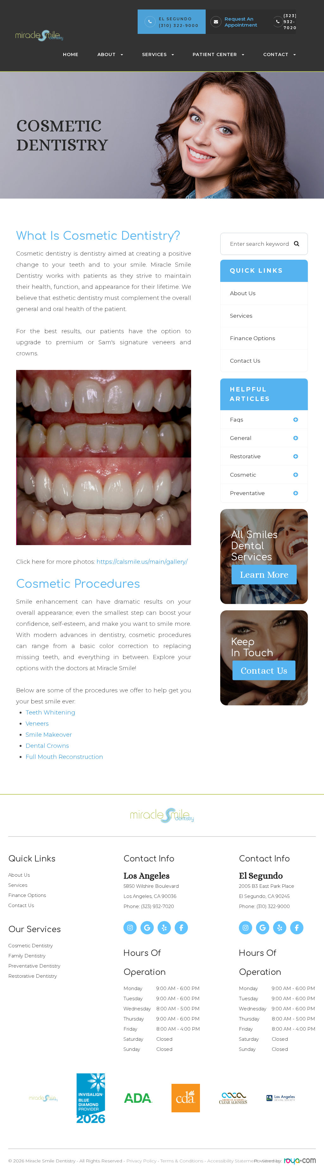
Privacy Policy (141, 1161)
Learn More (264, 574)
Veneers (37, 723)
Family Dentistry (27, 956)
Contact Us (245, 360)
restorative (245, 456)
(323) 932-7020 (290, 21)
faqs (236, 419)
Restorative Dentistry (32, 976)
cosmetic (243, 474)
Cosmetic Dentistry (30, 946)
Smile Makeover (49, 734)
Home (70, 54)
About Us (243, 293)
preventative (247, 493)
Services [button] (154, 54)
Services (241, 315)
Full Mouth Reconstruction (64, 756)
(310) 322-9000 (179, 25)
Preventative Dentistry (34, 966)
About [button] (106, 54)
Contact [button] (276, 54)
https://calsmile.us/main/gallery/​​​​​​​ (142, 561)
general (241, 438)
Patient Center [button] (215, 54)
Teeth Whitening (50, 712)
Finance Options (252, 338)
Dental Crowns (47, 745)
